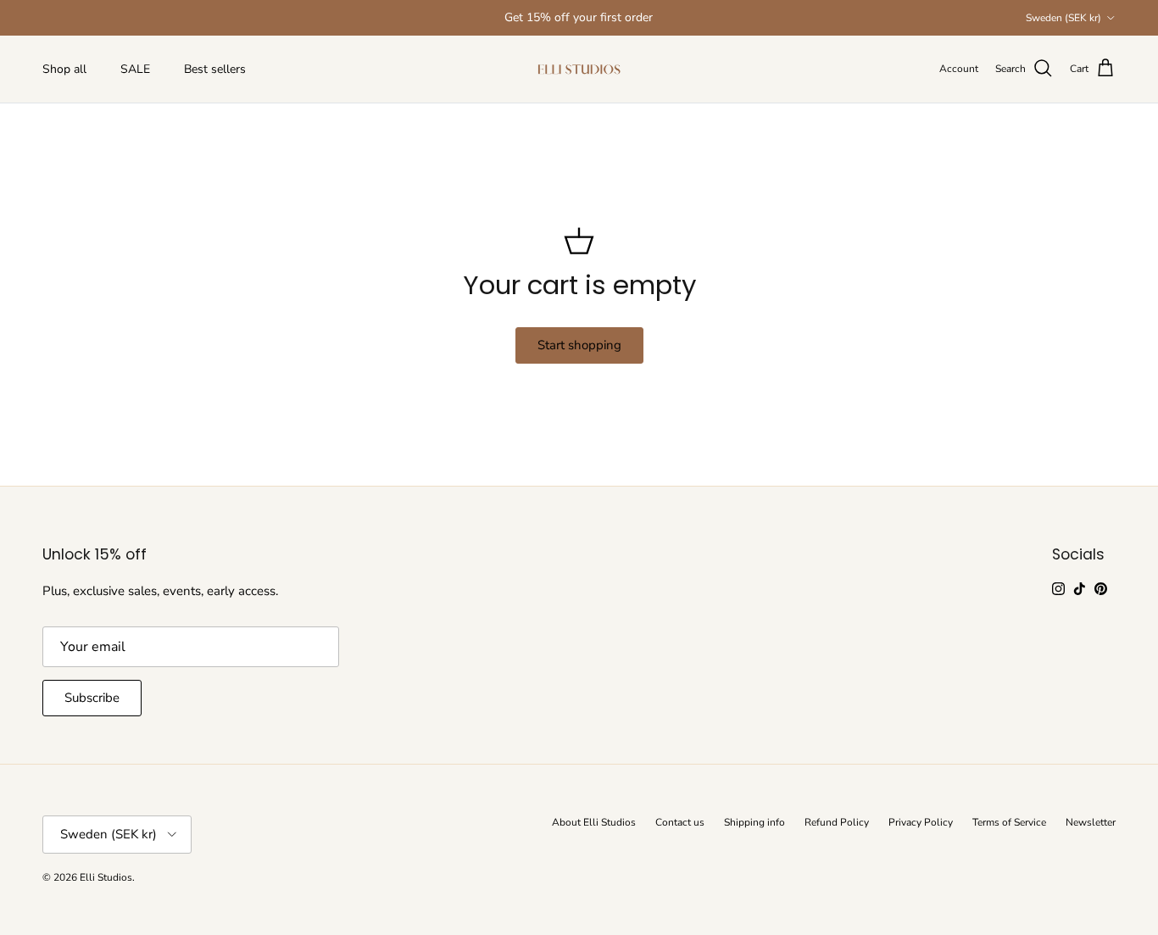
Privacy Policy (920, 822)
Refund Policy (836, 822)
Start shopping (579, 345)
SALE (135, 69)
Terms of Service (1009, 822)
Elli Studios (106, 877)
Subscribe (92, 697)
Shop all (64, 69)
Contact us (679, 822)
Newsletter (1091, 822)
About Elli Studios (594, 822)
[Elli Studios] (579, 69)
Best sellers (215, 69)
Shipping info (754, 822)
